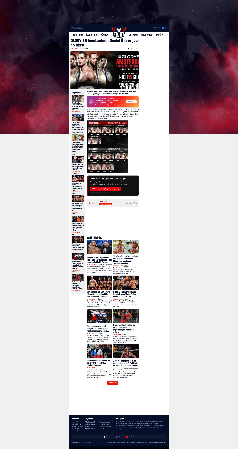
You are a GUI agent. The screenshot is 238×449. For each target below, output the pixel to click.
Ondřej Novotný (105, 422)
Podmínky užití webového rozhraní (116, 442)
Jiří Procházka (99, 370)
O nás (102, 428)
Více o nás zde (124, 430)
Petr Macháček (91, 428)
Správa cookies (131, 442)
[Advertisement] (113, 222)
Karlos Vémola (107, 264)
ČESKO (89, 35)
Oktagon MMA (133, 368)
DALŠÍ (158, 35)
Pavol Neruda (104, 424)
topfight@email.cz (77, 426)
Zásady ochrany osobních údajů (157, 442)
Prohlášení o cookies (141, 442)
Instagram (120, 437)
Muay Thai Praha (105, 426)
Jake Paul (89, 426)
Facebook (109, 437)
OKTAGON (133, 35)
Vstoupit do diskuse (105, 204)
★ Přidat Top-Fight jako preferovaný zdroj (105, 189)
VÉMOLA (104, 35)
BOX (81, 35)
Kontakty (131, 437)
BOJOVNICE (146, 35)
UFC (75, 35)
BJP (96, 35)
